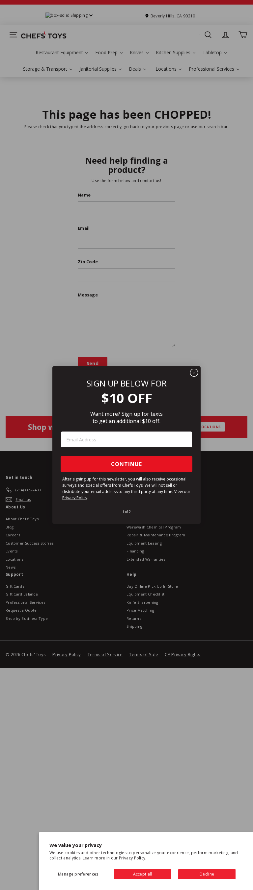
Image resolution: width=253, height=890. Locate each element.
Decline (207, 874)
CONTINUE (126, 464)
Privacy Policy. (133, 858)
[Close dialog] (194, 372)
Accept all (142, 874)
